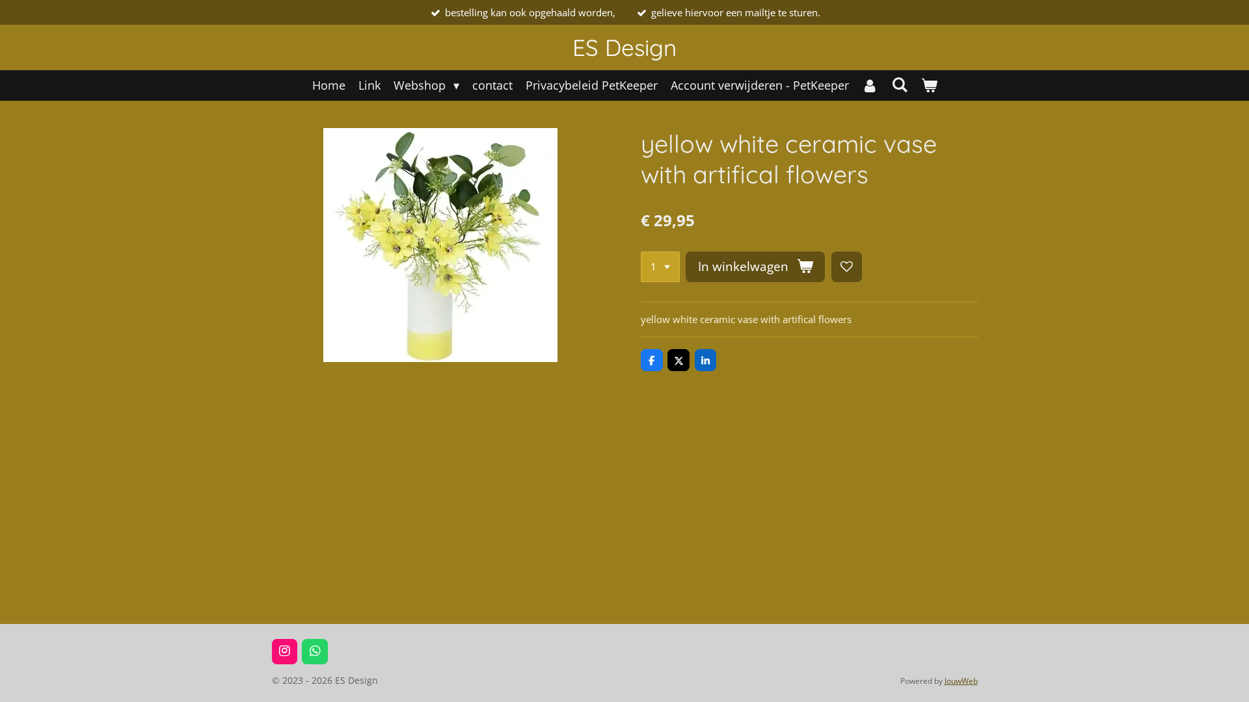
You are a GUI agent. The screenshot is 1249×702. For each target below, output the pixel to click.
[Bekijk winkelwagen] (928, 85)
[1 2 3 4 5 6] (660, 267)
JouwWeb (961, 681)
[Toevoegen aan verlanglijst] (846, 267)
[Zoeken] (899, 84)
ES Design (624, 47)
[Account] (870, 85)
